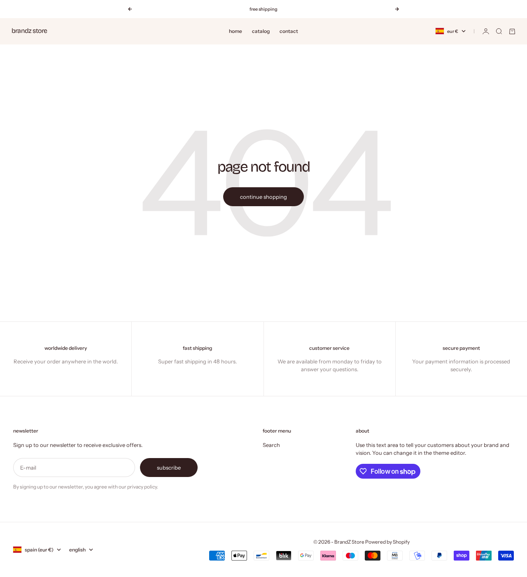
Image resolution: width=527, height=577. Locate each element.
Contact (289, 31)
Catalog (261, 31)
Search (271, 445)
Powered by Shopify (387, 542)
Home (235, 31)
